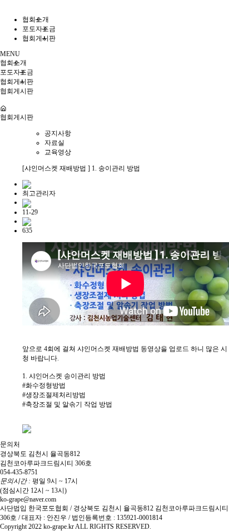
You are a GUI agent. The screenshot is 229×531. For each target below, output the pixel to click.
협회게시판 (39, 38)
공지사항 (57, 133)
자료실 (54, 143)
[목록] (26, 428)
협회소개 (35, 19)
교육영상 (57, 152)
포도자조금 (39, 29)
